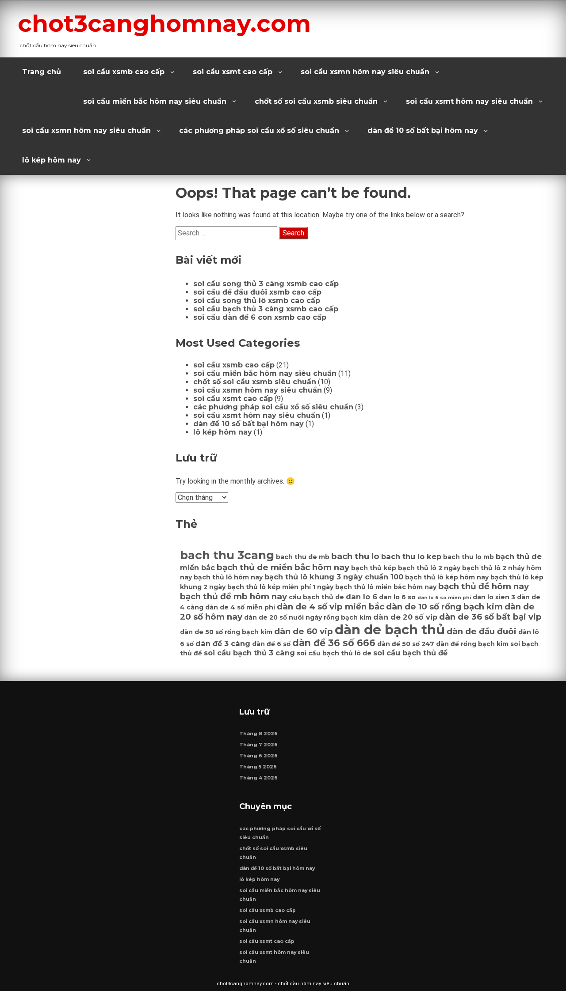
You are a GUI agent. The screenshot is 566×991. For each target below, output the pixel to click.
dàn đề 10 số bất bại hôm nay (422, 130)
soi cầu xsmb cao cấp (123, 72)
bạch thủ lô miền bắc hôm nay (385, 586)
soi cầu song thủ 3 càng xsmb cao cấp (266, 284)
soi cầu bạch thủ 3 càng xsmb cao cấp (265, 309)
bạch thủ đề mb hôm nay (233, 596)
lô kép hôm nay (51, 160)
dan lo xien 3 (494, 597)
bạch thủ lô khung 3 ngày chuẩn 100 (333, 576)
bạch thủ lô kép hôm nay (447, 577)
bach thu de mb (302, 556)
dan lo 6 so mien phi (444, 598)
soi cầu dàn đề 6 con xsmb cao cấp (259, 317)
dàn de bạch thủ (390, 629)
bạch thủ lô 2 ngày (429, 567)
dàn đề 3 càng (222, 643)
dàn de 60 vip (303, 631)
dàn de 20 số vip (405, 617)
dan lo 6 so (397, 597)
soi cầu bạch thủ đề (410, 652)
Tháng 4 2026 (258, 778)
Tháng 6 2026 (258, 756)
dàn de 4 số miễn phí (240, 607)
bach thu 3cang (227, 555)
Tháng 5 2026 (258, 767)
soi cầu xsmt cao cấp (232, 72)
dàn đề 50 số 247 (405, 643)
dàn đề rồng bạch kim (472, 643)
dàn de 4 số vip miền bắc (330, 606)
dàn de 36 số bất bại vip (490, 617)
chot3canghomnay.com (164, 23)
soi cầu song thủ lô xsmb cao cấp (256, 300)
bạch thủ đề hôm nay (483, 586)
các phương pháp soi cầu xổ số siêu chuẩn (259, 130)
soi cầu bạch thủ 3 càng (249, 652)
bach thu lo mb (468, 556)
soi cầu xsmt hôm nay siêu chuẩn (469, 101)
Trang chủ (41, 72)
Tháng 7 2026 (258, 745)
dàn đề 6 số (271, 643)
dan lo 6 (361, 596)
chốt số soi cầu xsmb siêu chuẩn (316, 101)
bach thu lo (355, 556)
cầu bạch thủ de (316, 597)
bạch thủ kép (373, 567)
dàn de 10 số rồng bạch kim (444, 606)
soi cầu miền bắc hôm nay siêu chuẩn (154, 101)
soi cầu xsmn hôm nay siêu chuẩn (365, 72)
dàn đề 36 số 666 (333, 642)
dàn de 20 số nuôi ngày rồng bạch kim (307, 617)
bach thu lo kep (411, 556)
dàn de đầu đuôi (481, 631)
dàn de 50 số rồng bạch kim (226, 631)
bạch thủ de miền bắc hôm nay (283, 567)
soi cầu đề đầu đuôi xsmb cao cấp (257, 292)
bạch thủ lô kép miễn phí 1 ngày (280, 586)
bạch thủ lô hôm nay (228, 577)
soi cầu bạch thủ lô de (334, 653)
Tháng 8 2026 (258, 734)
